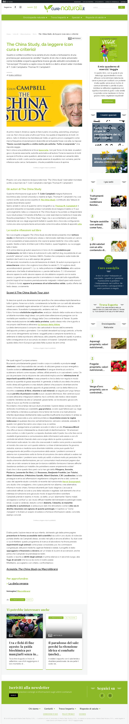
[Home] (64, 9)
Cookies (82, 714)
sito (80, 224)
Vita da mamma (88, 2)
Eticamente (99, 2)
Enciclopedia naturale (34, 17)
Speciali (76, 17)
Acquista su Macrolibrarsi (32, 569)
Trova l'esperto (58, 17)
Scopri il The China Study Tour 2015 (28, 292)
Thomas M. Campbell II (66, 206)
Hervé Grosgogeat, (71, 481)
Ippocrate (43, 150)
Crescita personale (112, 2)
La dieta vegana (18, 583)
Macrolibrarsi (24, 591)
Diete (29, 599)
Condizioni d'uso (50, 714)
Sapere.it (124, 2)
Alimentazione (17, 599)
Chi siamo (33, 709)
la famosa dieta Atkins (49, 324)
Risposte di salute (95, 17)
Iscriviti (30, 7)
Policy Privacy (68, 714)
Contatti (48, 709)
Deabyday (77, 2)
